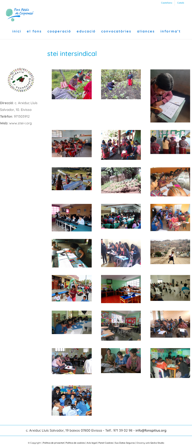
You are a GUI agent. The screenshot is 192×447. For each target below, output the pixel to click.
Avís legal (92, 442)
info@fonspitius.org (151, 430)
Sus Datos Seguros (125, 442)
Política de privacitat (53, 442)
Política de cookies (75, 442)
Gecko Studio (157, 442)
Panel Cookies (105, 442)
